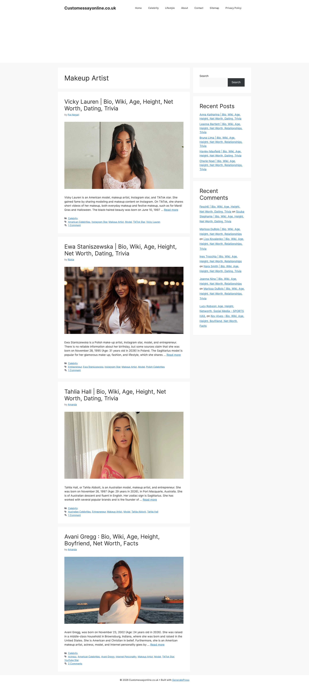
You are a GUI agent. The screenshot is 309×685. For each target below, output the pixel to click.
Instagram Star (99, 221)
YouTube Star (71, 660)
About (184, 7)
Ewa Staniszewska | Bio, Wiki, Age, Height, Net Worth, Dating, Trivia (120, 250)
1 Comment (74, 225)
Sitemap (214, 7)
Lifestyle (170, 7)
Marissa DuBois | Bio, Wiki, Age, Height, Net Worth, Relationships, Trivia (222, 293)
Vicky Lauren (153, 221)
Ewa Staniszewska (93, 366)
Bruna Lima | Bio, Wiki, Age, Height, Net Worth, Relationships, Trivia (221, 142)
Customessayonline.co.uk (90, 8)
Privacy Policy (233, 7)
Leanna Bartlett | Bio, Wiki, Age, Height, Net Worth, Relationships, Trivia (221, 128)
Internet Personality (126, 656)
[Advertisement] (154, 40)
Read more (171, 209)
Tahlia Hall (152, 511)
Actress (72, 656)
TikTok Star (139, 221)
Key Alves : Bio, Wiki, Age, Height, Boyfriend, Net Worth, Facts (222, 320)
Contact (198, 7)
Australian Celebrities (79, 511)
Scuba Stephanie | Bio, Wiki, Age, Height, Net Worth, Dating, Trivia (222, 216)
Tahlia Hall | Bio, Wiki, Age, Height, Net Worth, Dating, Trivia (115, 395)
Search (204, 76)
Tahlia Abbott (138, 511)
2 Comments (75, 663)
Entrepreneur (75, 366)
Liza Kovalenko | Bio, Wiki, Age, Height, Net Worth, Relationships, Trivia (222, 243)
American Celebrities (79, 221)
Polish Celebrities (155, 366)
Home (138, 7)
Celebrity (153, 7)
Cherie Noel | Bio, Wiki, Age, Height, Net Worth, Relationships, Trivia (221, 165)
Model (128, 221)
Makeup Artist (116, 221)
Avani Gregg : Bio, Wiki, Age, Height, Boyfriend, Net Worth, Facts (112, 540)
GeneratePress (180, 679)
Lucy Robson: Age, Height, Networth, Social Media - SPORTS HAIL (222, 311)
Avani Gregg (107, 656)
